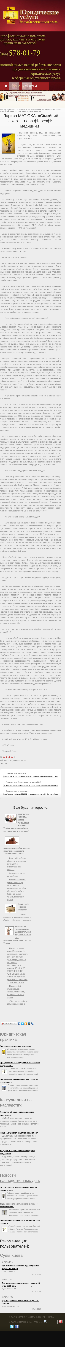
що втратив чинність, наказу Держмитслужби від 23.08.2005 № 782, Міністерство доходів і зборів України (17, 934)
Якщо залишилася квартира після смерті (19, 1133)
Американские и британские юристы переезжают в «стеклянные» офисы (16, 851)
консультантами (38, 589)
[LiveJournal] (32, 1024)
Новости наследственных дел (32, 109)
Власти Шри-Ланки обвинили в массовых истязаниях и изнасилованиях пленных (16, 864)
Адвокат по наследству (9, 109)
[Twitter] (22, 1024)
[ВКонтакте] (19, 1024)
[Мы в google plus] (60, 1322)
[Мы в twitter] (11, 1327)
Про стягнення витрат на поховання (15, 1046)
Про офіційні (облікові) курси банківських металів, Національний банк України (16, 992)
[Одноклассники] (25, 1024)
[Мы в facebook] (16, 1327)
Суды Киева (11, 1255)
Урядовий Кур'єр (9, 751)
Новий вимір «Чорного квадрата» (23, 907)
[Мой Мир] (29, 1024)
